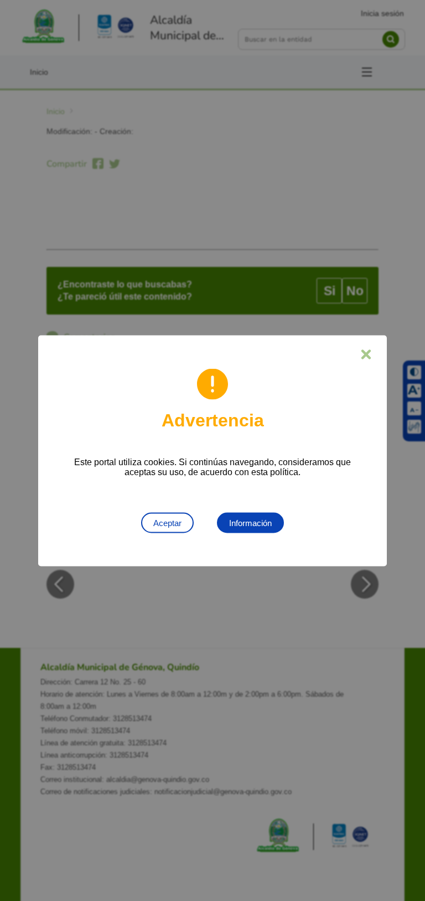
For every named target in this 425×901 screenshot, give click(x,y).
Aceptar (167, 522)
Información (250, 522)
